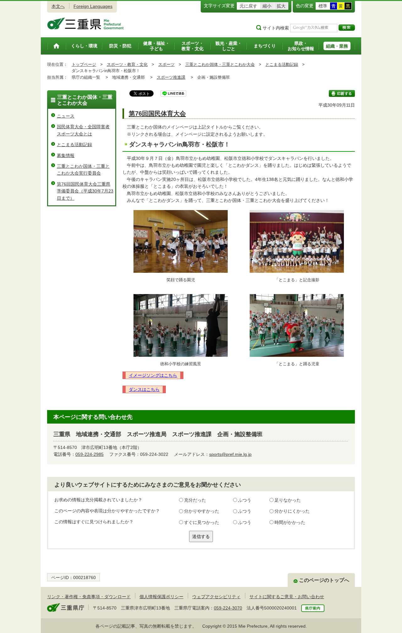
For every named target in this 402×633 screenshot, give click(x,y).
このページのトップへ (324, 580)
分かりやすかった (201, 511)
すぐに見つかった (201, 522)
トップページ (84, 64)
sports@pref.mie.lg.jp (230, 454)
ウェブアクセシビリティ (216, 596)
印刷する (342, 93)
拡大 (281, 5)
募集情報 (65, 155)
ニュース (65, 116)
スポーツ (166, 64)
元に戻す (248, 5)
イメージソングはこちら (153, 375)
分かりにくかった (292, 511)
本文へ (58, 6)
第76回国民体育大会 (157, 113)
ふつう (244, 500)
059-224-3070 (228, 607)
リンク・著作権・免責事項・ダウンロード (89, 596)
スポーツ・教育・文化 (127, 64)
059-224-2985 (89, 454)
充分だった (195, 500)
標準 (322, 5)
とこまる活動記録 (281, 64)
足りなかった (287, 500)
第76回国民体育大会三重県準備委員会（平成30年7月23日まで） (85, 191)
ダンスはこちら (144, 389)
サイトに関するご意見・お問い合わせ (286, 596)
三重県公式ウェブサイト (85, 23)
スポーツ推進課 (171, 77)
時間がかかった (289, 522)
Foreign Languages (92, 6)
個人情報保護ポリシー (161, 596)
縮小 (267, 5)
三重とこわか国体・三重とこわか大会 (220, 64)
